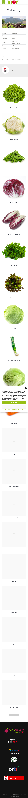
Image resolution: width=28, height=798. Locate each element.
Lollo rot (14, 581)
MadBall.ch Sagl (22, 794)
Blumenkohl (14, 139)
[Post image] (14, 93)
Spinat (14, 644)
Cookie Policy (7, 409)
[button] (25, 388)
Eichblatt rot (14, 297)
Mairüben (14, 612)
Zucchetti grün (14, 707)
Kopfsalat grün (14, 518)
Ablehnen (14, 406)
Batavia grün (14, 108)
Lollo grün (14, 549)
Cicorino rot (14, 202)
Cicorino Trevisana (14, 234)
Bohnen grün (14, 171)
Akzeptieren (14, 402)
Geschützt (14, 788)
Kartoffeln (14, 455)
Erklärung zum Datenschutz (17, 409)
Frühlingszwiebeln (14, 360)
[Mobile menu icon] (25, 2)
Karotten (14, 423)
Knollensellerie (14, 486)
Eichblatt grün (14, 265)
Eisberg (14, 329)
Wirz (14, 676)
